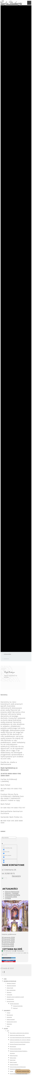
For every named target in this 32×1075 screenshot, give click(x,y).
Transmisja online (11, 896)
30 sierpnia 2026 (8, 937)
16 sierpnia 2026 (8, 941)
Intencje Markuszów (12, 891)
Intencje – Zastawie (11, 893)
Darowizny (16, 876)
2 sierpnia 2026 (8, 945)
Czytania (8, 898)
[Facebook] (4, 972)
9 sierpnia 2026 (8, 943)
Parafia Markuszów (11, 3)
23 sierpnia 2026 (8, 939)
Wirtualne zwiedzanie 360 (23, 1071)
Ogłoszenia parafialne (12, 895)
